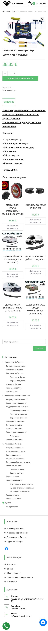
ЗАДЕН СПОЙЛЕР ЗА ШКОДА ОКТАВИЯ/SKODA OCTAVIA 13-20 (35, 309)
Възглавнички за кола (15, 451)
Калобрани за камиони (16, 403)
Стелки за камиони (14, 428)
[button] (42, 19)
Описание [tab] (9, 102)
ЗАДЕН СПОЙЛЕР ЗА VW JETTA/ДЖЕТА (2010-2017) (12, 259)
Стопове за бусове (18, 377)
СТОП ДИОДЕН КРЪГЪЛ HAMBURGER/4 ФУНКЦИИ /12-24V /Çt (12, 209)
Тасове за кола (12, 495)
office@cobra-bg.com (21, 616)
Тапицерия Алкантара (19, 491)
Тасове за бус (12, 391)
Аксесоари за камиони (17, 533)
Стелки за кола (12, 477)
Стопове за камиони (18, 414)
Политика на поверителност (20, 577)
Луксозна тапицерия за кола (22, 488)
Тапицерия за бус (13, 388)
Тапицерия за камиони (16, 432)
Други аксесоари (15, 541)
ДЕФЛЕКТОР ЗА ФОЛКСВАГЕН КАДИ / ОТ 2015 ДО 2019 (13, 308)
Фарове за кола (16, 473)
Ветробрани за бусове (15, 366)
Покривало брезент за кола (18, 462)
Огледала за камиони (15, 421)
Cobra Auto (6, 11)
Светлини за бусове (14, 373)
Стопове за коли (17, 469)
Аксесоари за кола (13, 444)
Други (14, 11)
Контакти (11, 564)
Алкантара (14, 436)
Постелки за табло (14, 425)
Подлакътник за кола (15, 458)
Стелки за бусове (13, 384)
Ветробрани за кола (14, 448)
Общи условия (13, 573)
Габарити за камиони (19, 410)
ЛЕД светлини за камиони (17, 407)
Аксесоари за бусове (14, 362)
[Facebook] (6, 548)
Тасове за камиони (14, 439)
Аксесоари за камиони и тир (17, 395)
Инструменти (12, 506)
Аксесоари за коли (15, 528)
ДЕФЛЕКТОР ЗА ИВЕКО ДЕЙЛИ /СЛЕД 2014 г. (35, 258)
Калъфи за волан (13, 455)
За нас (10, 569)
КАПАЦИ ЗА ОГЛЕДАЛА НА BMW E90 (35, 206)
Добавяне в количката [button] (12, 226)
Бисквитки (12, 581)
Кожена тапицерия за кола (21, 484)
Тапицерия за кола (14, 480)
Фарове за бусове (17, 380)
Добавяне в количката (20, 78)
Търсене (39, 348)
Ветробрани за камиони (16, 399)
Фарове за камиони (18, 418)
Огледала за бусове (14, 369)
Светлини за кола (13, 465)
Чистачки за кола (13, 498)
